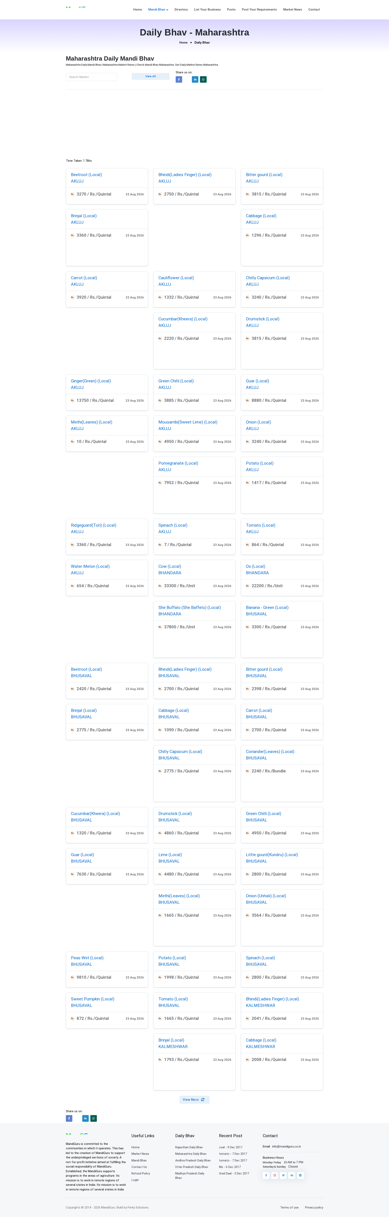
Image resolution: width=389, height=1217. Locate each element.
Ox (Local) (255, 566)
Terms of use (289, 1207)
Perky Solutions (138, 1207)
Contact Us (139, 1167)
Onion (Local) (258, 422)
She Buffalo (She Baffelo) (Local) (189, 607)
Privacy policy (314, 1207)
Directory (181, 9)
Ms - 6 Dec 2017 (230, 1167)
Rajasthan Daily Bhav (189, 1147)
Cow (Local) (169, 566)
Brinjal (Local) (84, 215)
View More (191, 1100)
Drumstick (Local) (262, 319)
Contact (314, 9)
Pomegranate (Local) (178, 463)
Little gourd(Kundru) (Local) (272, 854)
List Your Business (207, 9)
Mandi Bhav (156, 9)
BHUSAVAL (256, 613)
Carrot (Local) (84, 277)
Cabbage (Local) (261, 215)
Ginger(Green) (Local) (91, 381)
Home (137, 9)
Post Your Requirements (259, 9)
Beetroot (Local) (86, 174)
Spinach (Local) (172, 525)
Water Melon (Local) (90, 566)
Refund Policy (140, 1173)
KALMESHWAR (260, 1005)
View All (150, 76)
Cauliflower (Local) (176, 277)
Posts (231, 9)
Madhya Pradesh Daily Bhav (189, 1176)
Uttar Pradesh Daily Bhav (191, 1167)
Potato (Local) (260, 463)
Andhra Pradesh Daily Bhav (193, 1160)
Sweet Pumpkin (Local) (92, 999)
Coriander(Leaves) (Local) (270, 751)
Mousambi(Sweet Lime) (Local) (187, 422)
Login (135, 1180)
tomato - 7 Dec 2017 (233, 1154)
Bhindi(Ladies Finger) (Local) (185, 174)
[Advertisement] (194, 125)
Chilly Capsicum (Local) (268, 277)
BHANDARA (169, 572)
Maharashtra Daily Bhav (190, 1154)
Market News (292, 9)
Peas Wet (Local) (87, 957)
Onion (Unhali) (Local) (266, 895)
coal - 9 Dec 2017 (230, 1147)
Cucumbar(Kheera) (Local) (182, 319)
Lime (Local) (170, 854)
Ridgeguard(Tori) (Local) (93, 525)
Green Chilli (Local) (176, 381)
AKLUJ (77, 181)
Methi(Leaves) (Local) (91, 422)
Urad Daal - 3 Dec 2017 (234, 1173)
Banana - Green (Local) (267, 607)
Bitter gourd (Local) (264, 174)
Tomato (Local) (260, 525)
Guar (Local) (257, 381)
